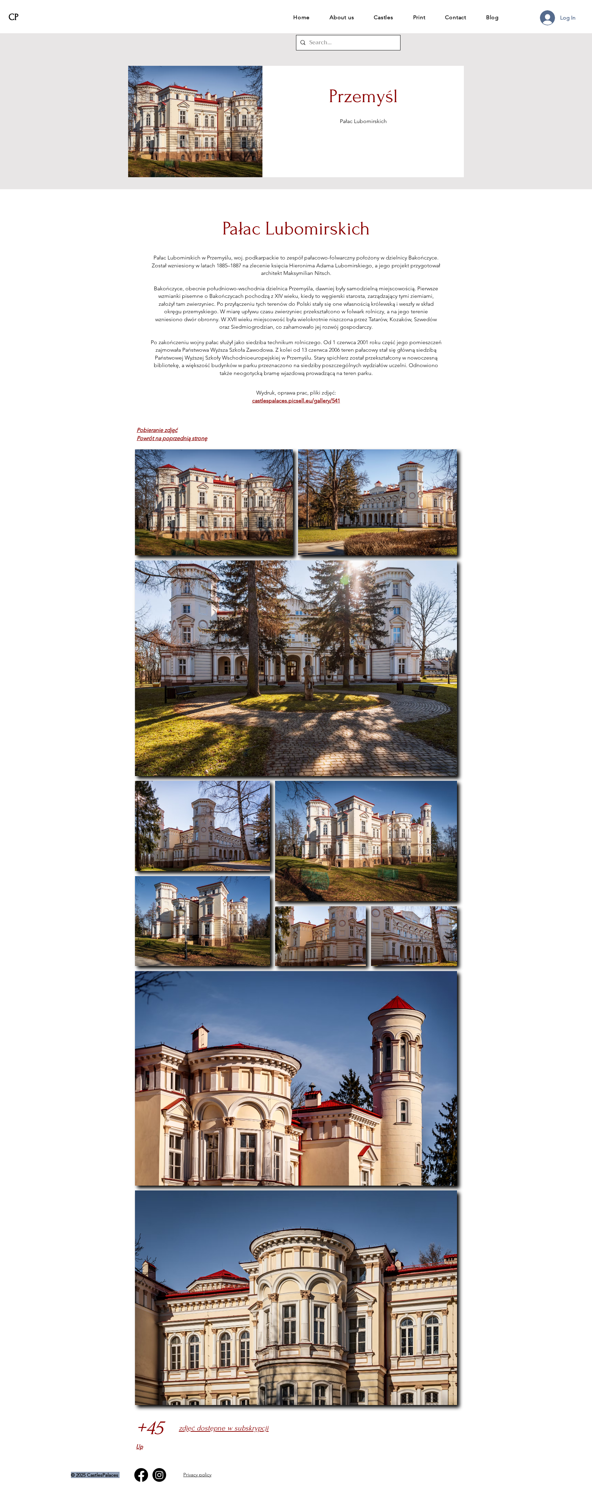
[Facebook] (141, 1475)
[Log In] (546, 17)
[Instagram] (159, 1475)
